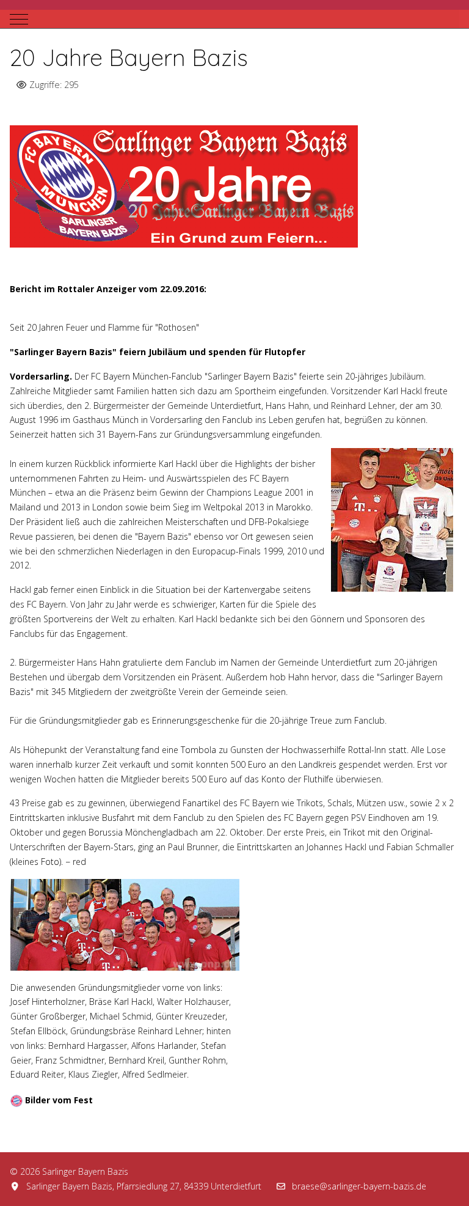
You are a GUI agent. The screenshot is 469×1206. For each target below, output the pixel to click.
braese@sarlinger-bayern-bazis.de (359, 1186)
